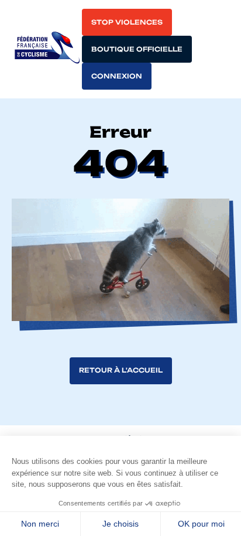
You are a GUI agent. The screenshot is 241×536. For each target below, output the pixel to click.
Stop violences (127, 22)
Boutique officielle (137, 49)
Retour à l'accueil (121, 370)
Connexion (116, 76)
